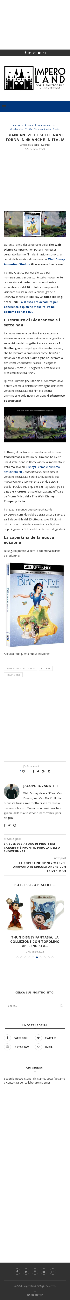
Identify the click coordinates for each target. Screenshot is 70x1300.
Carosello (18, 125)
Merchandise (16, 129)
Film (30, 125)
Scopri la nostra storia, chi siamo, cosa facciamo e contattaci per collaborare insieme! (34, 1076)
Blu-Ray (45, 668)
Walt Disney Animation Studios (44, 129)
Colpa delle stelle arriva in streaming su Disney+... (35, 939)
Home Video (44, 125)
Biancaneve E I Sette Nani (20, 668)
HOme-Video (13, 674)
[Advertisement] (37, 180)
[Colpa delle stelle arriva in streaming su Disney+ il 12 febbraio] (35, 912)
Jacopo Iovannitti (41, 144)
